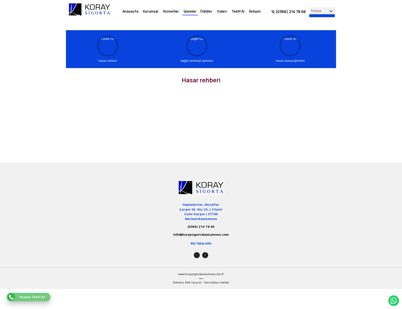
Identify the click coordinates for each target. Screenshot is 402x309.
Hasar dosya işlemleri (290, 61)
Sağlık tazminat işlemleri (196, 61)
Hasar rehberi (107, 61)
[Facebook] (205, 255)
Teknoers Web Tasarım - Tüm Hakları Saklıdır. (201, 282)
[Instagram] (197, 255)
